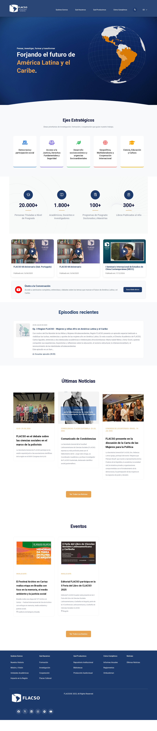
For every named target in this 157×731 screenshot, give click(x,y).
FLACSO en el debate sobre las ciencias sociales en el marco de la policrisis (32, 440)
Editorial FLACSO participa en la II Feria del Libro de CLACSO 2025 (78, 585)
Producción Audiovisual (83, 673)
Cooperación (44, 673)
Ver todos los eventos (78, 634)
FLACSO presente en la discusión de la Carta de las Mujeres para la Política (122, 442)
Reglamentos (108, 668)
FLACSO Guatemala (82, 428)
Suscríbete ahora (132, 289)
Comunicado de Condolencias (78, 438)
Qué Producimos (99, 10)
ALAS (18, 428)
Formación (43, 662)
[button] (32, 258)
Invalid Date (21, 574)
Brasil (132, 428)
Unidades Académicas (20, 673)
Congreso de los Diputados (117, 428)
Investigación (44, 668)
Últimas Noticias (133, 662)
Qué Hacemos (80, 10)
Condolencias (67, 428)
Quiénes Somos (62, 10)
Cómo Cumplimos (120, 10)
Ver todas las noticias (78, 494)
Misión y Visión (17, 668)
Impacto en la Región (19, 678)
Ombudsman (108, 673)
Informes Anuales (110, 662)
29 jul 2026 (25, 428)
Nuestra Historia (17, 662)
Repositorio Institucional (83, 662)
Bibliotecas (77, 668)
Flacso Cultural (45, 678)
